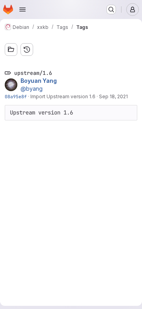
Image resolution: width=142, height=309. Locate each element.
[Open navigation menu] (22, 9)
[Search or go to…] (111, 9)
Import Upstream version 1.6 (62, 96)
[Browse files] (11, 49)
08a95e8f (16, 96)
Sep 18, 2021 (113, 96)
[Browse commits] (27, 49)
